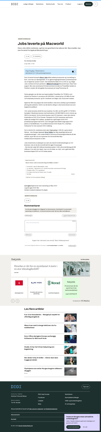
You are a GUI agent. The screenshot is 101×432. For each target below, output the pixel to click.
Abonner (88, 4)
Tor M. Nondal (15, 402)
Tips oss (86, 386)
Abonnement (15, 415)
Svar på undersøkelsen (73, 427)
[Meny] (95, 4)
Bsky (39, 404)
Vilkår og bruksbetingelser (73, 401)
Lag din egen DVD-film (31, 188)
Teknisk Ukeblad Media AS (25, 425)
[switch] (73, 72)
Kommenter (38, 56)
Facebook (41, 397)
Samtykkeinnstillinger (72, 397)
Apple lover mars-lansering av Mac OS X (44, 186)
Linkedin (40, 401)
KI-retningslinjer (70, 404)
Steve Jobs (44, 77)
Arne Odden (49, 132)
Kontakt (13, 419)
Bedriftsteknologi (24, 39)
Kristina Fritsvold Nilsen (19, 396)
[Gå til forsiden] (14, 4)
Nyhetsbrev (68, 394)
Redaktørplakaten (51, 409)
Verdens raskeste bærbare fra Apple (36, 190)
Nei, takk (85, 427)
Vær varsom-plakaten (36, 409)
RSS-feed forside (43, 394)
